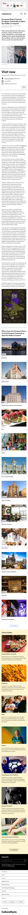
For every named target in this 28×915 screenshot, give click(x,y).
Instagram (12, 902)
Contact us (4, 871)
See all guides (14, 850)
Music (3, 714)
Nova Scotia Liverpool (7, 524)
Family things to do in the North (10, 775)
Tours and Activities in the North (10, 837)
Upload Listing (5, 894)
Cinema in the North (7, 806)
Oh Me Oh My (5, 548)
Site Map (4, 891)
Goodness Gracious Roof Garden (9, 571)
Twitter (5, 902)
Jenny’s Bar (4, 595)
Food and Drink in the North (9, 654)
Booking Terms (5, 884)
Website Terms (5, 881)
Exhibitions (4, 683)
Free (24, 87)
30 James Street (5, 381)
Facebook (20, 902)
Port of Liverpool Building (7, 476)
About (3, 875)
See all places (14, 626)
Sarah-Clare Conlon (7, 26)
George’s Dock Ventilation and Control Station (12, 405)
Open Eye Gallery (9, 78)
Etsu (3, 429)
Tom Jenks (22, 154)
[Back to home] (6, 13)
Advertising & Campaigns (8, 888)
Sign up (24, 861)
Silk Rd (3, 452)
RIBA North (4, 357)
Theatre (4, 745)
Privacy (3, 878)
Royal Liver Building (6, 500)
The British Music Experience (8, 619)
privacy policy (10, 866)
